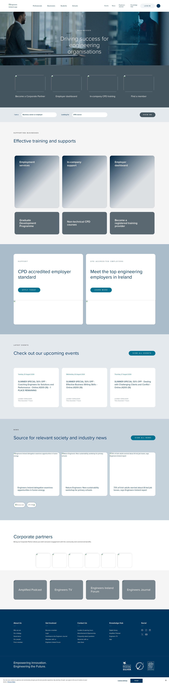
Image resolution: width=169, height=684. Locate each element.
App (110, 639)
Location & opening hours (85, 630)
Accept (136, 680)
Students (64, 6)
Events (106, 6)
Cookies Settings (122, 680)
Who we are (17, 630)
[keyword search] (158, 6)
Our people (17, 639)
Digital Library (113, 630)
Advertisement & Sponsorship (86, 633)
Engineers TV (113, 636)
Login (147, 6)
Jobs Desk (80, 642)
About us (18, 623)
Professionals (37, 6)
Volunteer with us (50, 639)
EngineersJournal (122, 6)
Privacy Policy (11, 682)
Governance (17, 636)
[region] (84, 680)
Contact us (82, 623)
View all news (143, 438)
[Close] (166, 680)
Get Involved (50, 623)
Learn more (101, 290)
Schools (75, 6)
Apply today (29, 290)
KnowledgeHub (134, 6)
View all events (142, 353)
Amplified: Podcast (114, 633)
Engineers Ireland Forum (52, 642)
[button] (43, 6)
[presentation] (19, 504)
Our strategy (17, 633)
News (113, 6)
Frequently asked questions (85, 636)
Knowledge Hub (116, 623)
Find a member (18, 642)
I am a (16, 115)
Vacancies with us (82, 639)
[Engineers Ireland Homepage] (15, 6)
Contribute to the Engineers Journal (56, 636)
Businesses (51, 6)
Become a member (51, 630)
